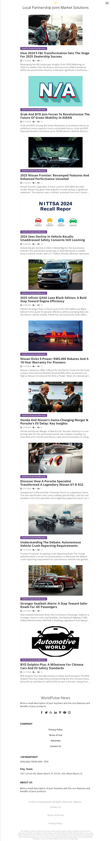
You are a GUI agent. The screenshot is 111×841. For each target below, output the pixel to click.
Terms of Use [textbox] (55, 735)
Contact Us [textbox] (55, 746)
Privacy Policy (55, 823)
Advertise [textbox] (56, 741)
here (76, 839)
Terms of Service (55, 815)
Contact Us (55, 807)
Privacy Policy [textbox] (55, 729)
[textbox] (55, 697)
